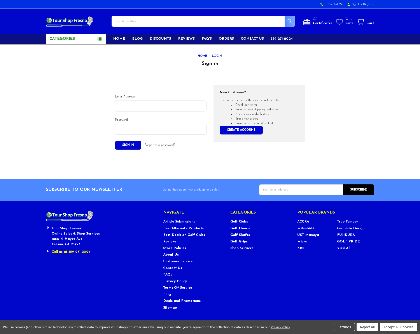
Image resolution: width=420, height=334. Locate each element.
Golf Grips (239, 241)
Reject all (367, 327)
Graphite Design (350, 228)
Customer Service (177, 261)
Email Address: (125, 96)
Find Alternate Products (183, 228)
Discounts (160, 39)
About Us (171, 254)
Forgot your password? (160, 145)
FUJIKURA (346, 235)
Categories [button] (62, 39)
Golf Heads (240, 228)
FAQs (167, 274)
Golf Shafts (240, 235)
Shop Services (241, 248)
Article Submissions (179, 221)
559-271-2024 (282, 39)
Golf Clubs (239, 221)
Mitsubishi (305, 228)
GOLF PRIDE (348, 241)
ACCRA (303, 221)
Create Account (241, 130)
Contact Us (172, 268)
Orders (226, 39)
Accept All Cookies (398, 327)
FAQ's (207, 39)
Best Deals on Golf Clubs (184, 235)
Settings (344, 327)
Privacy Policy (175, 281)
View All (343, 248)
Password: (121, 120)
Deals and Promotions (182, 301)
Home (119, 39)
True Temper (347, 221)
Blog (137, 39)
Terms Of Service (177, 288)
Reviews (186, 39)
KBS (300, 248)
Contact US (252, 39)
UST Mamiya (308, 235)
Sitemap (170, 307)
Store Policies (174, 248)
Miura (302, 241)
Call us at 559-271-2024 (71, 252)
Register (368, 4)
